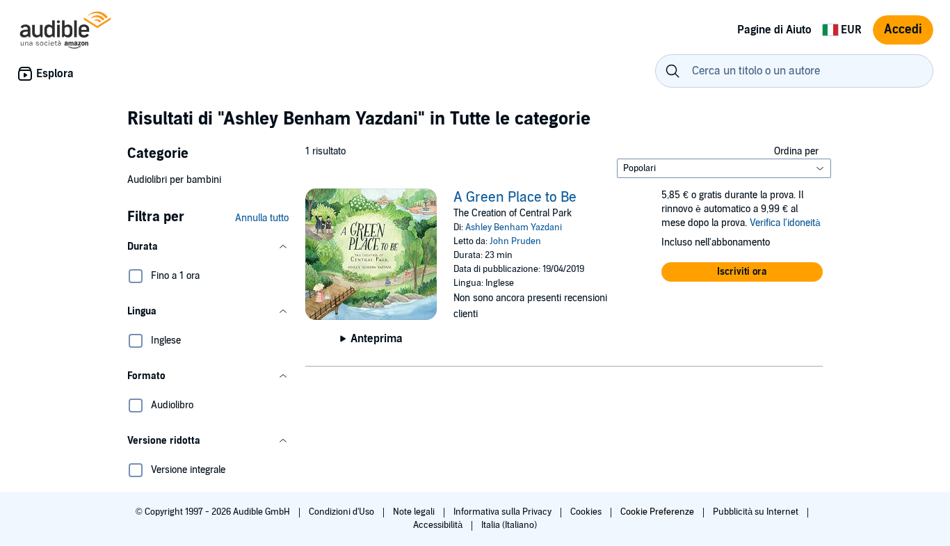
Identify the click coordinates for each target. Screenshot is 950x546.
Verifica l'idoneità (785, 223)
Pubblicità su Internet (756, 511)
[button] (208, 247)
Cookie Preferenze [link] (657, 511)
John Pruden (515, 241)
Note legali (415, 511)
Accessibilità (439, 525)
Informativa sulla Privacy (503, 511)
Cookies (587, 511)
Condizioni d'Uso (342, 511)
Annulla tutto (262, 218)
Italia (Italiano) (509, 525)
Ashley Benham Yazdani (513, 227)
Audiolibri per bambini (174, 180)
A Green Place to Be (515, 197)
